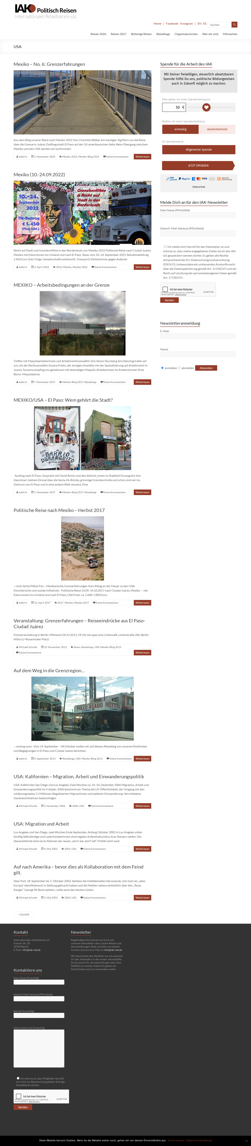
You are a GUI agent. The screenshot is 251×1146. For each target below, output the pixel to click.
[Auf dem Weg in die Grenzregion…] (82, 678)
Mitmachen (230, 34)
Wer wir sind (210, 34)
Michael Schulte (28, 647)
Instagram (186, 23)
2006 (75, 805)
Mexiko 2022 (69, 156)
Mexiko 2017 (81, 602)
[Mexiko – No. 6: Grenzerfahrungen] (82, 72)
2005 (67, 848)
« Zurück (23, 914)
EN (199, 23)
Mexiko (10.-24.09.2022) (39, 174)
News (77, 647)
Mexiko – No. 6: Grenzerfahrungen (49, 64)
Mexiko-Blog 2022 (88, 156)
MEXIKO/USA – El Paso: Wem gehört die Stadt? (63, 400)
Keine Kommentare (117, 156)
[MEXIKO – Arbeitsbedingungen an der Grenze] (83, 293)
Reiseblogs (163, 34)
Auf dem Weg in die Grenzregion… (49, 670)
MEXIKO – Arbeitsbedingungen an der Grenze (62, 285)
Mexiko (67, 267)
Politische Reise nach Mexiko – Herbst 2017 (59, 510)
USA (81, 805)
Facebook (172, 23)
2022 (59, 267)
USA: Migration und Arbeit (41, 824)
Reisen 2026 (98, 34)
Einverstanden (176, 1140)
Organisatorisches (186, 34)
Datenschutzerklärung (199, 1140)
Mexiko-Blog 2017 (72, 382)
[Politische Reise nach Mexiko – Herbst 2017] (82, 518)
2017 (60, 602)
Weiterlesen (142, 156)
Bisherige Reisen (141, 34)
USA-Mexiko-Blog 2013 (107, 647)
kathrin (23, 156)
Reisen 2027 (118, 34)
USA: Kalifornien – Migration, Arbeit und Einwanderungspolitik (79, 776)
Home (157, 23)
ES (204, 23)
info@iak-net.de (31, 949)
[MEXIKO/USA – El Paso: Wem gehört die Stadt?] (82, 408)
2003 (67, 897)
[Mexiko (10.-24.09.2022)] (82, 182)
